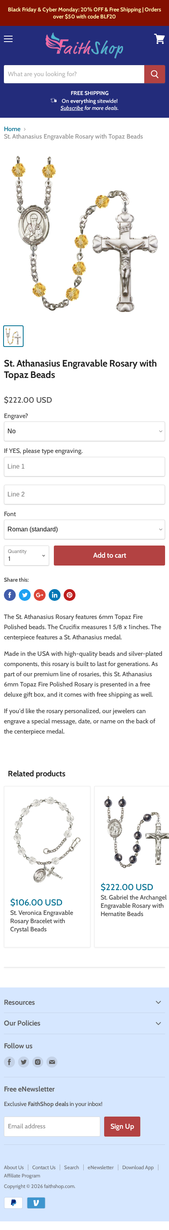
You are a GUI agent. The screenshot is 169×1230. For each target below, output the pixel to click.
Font (10, 514)
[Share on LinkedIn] (55, 595)
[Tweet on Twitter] (25, 595)
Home (12, 129)
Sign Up (122, 1126)
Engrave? (16, 416)
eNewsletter (101, 1167)
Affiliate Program (22, 1175)
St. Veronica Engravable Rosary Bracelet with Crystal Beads (41, 921)
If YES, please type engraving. (43, 450)
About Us (14, 1167)
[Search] (154, 74)
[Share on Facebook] (10, 595)
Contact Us (43, 1167)
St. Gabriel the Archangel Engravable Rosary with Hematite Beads (134, 906)
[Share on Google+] (40, 595)
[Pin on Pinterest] (69, 595)
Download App (138, 1167)
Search (71, 1167)
